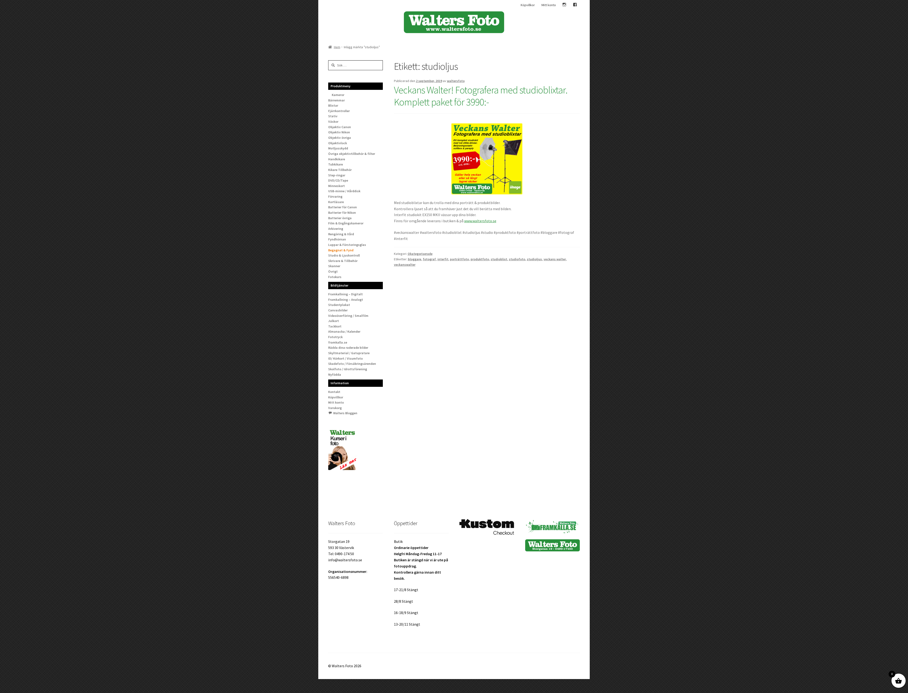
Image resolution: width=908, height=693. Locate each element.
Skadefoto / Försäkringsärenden (352, 364)
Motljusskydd (338, 148)
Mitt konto (548, 5)
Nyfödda (334, 374)
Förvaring (335, 196)
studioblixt (499, 259)
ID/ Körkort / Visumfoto (345, 358)
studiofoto (517, 259)
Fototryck (335, 337)
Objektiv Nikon (339, 132)
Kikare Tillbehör (340, 170)
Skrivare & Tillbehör (343, 261)
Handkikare (336, 159)
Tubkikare (335, 164)
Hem (337, 47)
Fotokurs (334, 277)
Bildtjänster (339, 285)
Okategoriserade (420, 254)
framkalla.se (337, 342)
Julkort (333, 321)
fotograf (429, 259)
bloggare (414, 259)
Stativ (332, 116)
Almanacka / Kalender (344, 331)
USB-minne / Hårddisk (344, 191)
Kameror (338, 95)
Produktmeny (340, 86)
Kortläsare (336, 202)
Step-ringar (336, 175)
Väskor (333, 121)
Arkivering (335, 229)
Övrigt (333, 271)
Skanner (334, 266)
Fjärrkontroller (339, 111)
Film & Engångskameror (345, 223)
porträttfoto (459, 259)
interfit (442, 259)
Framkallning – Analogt (345, 299)
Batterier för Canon (342, 207)
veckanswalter (404, 264)
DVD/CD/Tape (338, 180)
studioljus (534, 259)
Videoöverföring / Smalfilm (348, 316)
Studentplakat (339, 305)
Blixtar (333, 105)
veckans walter (555, 259)
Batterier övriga (340, 218)
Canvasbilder (338, 310)
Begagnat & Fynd (341, 250)
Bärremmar (336, 100)
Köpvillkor (528, 5)
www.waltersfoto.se (480, 220)
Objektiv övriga (339, 137)
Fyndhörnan (337, 239)
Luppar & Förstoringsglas (347, 245)
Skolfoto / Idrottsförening (347, 369)
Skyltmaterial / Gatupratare (349, 353)
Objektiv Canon (339, 127)
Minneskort (336, 186)
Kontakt (334, 392)
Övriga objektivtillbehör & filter (351, 154)
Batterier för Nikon (342, 212)
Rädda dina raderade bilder (348, 347)
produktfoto (480, 259)
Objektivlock (337, 143)
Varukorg (335, 408)
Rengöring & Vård (341, 234)
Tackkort (334, 326)
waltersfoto (456, 81)
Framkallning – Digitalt (345, 294)
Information (340, 383)
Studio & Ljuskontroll (344, 255)
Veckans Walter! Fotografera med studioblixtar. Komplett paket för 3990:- (481, 96)
